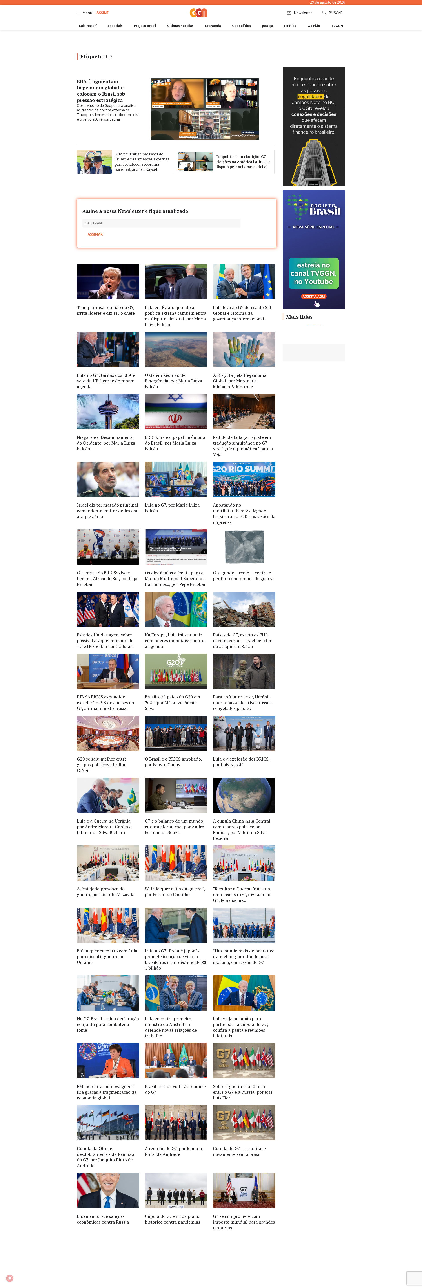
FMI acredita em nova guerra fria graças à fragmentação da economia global (107, 1092)
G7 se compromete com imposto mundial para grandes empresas (244, 1222)
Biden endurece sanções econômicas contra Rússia (103, 1219)
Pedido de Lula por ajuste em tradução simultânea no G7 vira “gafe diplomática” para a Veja (243, 445)
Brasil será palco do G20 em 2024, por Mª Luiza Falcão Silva (172, 702)
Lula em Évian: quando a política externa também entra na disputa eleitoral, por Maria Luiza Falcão (175, 315)
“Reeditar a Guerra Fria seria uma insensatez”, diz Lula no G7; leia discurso (241, 894)
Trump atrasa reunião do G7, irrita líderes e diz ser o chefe (106, 310)
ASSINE (102, 12)
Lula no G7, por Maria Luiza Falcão (172, 508)
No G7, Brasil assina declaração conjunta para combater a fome (108, 1024)
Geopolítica (241, 26)
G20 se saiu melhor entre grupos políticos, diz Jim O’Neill (102, 764)
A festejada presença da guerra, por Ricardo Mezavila (106, 891)
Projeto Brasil (145, 26)
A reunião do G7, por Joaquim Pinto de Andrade (174, 1151)
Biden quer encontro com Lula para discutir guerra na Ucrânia (107, 956)
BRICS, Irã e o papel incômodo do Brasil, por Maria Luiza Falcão (175, 443)
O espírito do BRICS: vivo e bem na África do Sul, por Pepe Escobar (107, 578)
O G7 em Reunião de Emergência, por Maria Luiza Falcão (173, 381)
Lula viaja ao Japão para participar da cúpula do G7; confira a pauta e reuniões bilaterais (240, 1027)
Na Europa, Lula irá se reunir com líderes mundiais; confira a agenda (174, 640)
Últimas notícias (180, 26)
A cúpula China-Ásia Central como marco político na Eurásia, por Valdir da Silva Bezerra (241, 829)
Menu (87, 12)
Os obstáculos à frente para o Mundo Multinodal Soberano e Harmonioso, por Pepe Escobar (175, 578)
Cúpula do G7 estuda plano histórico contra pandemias (172, 1219)
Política (290, 26)
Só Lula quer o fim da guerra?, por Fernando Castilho (175, 891)
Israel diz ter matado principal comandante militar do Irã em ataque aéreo (107, 510)
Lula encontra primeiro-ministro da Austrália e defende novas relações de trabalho (171, 1027)
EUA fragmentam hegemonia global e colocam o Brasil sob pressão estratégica (101, 90)
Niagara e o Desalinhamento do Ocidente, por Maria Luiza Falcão (106, 443)
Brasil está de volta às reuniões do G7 (176, 1089)
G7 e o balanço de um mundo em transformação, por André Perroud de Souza (174, 826)
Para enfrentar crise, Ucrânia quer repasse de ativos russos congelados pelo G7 (242, 702)
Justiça (267, 26)
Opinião (314, 26)
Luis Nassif (88, 26)
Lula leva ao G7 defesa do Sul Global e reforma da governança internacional (242, 313)
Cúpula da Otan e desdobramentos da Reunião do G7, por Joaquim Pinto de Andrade (105, 1157)
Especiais (115, 26)
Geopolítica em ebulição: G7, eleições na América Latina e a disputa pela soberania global (243, 161)
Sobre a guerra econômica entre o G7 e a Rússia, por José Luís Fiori (243, 1092)
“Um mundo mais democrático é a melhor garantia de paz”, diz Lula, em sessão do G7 (244, 956)
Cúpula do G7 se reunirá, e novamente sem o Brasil (239, 1151)
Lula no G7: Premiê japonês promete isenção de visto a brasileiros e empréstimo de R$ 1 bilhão (176, 959)
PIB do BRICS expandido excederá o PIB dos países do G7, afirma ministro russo (105, 702)
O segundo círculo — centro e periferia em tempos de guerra (243, 575)
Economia (213, 26)
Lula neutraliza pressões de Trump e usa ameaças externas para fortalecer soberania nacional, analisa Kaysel (142, 161)
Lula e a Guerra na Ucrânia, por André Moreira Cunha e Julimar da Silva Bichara (104, 826)
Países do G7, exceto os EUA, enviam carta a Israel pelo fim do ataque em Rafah (243, 640)
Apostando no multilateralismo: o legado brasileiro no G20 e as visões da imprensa (244, 513)
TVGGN (337, 26)
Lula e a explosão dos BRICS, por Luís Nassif (241, 762)
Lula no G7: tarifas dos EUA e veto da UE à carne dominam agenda (106, 381)
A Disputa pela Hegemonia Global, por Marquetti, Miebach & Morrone (239, 381)
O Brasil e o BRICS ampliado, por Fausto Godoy (173, 762)
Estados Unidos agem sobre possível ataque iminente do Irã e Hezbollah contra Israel (105, 640)
